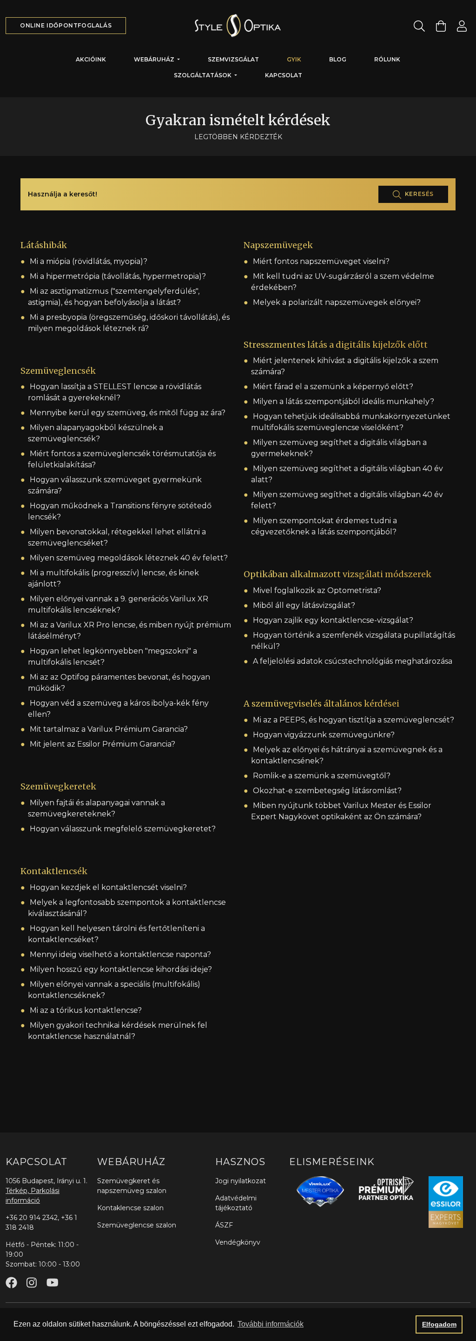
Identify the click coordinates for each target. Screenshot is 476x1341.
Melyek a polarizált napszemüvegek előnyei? (337, 302)
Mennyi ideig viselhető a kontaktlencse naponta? (120, 954)
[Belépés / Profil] (462, 26)
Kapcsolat (283, 75)
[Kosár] (441, 26)
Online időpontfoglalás (66, 25)
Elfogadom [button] (439, 1324)
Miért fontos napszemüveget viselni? (321, 261)
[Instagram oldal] (31, 1282)
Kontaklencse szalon (130, 1208)
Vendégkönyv (237, 1242)
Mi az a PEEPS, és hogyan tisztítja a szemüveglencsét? (353, 719)
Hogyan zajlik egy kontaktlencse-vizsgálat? (333, 620)
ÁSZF (224, 1225)
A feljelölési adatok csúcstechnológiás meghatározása (352, 661)
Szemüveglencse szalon (136, 1225)
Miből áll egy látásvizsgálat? (304, 605)
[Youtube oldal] (52, 1282)
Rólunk (387, 59)
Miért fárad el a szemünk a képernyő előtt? (333, 386)
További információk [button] (271, 1324)
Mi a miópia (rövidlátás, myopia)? (88, 261)
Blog (337, 59)
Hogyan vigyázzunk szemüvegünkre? (324, 734)
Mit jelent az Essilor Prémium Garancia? (102, 744)
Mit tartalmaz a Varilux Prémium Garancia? (109, 729)
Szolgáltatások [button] (203, 75)
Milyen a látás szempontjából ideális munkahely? (343, 401)
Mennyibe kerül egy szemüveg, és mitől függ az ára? (127, 412)
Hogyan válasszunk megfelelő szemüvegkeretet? (123, 828)
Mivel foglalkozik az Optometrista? (317, 590)
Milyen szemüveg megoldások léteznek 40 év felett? (129, 557)
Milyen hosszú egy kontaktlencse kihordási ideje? (121, 969)
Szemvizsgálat (233, 59)
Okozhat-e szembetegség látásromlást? (327, 790)
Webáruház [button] (155, 59)
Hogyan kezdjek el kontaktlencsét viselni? (108, 887)
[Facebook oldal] (11, 1282)
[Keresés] (419, 26)
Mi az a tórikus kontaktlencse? (86, 1010)
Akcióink (91, 59)
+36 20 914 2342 (32, 1217)
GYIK (294, 59)
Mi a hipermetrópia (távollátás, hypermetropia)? (118, 276)
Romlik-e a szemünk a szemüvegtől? (321, 775)
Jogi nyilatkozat (240, 1181)
